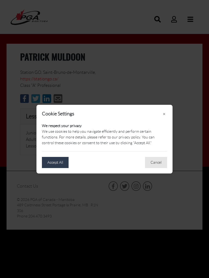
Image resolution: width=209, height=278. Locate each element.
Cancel (156, 162)
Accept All (55, 162)
